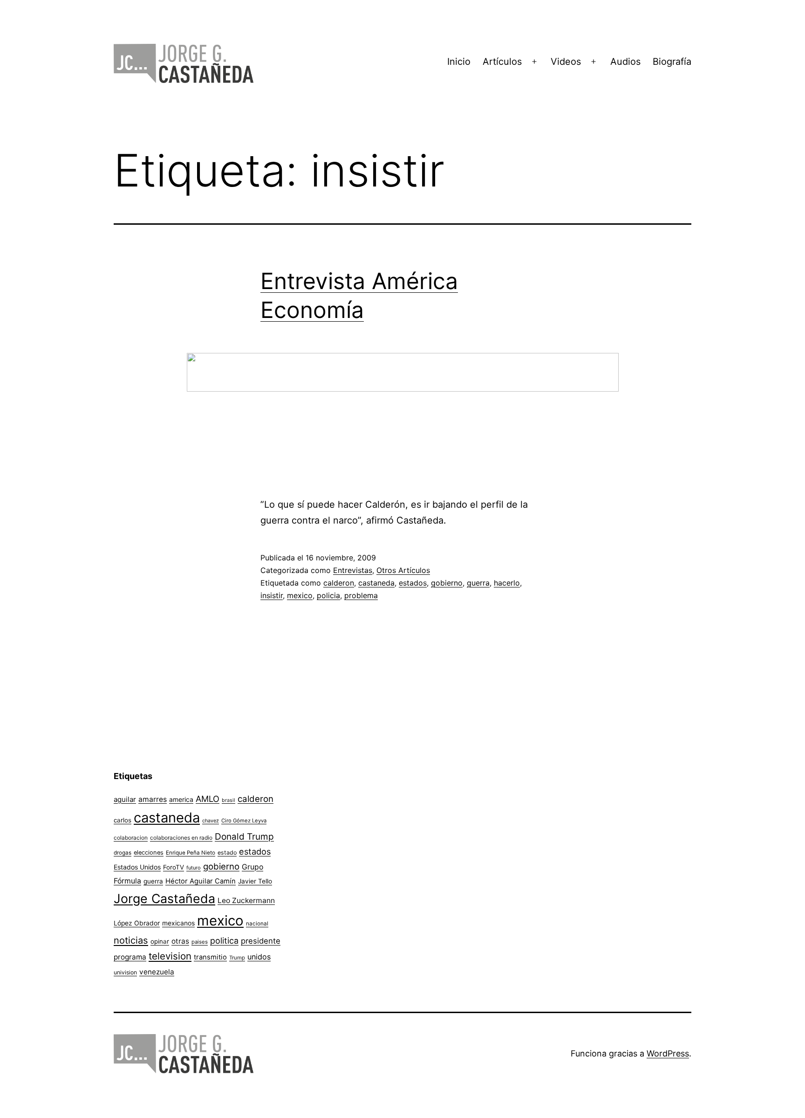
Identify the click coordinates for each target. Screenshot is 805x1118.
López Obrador (137, 923)
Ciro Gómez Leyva (243, 820)
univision (125, 972)
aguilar (125, 799)
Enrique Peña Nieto (190, 852)
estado (227, 852)
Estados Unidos (137, 867)
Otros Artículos (403, 570)
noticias (131, 940)
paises (199, 942)
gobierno (447, 582)
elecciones (149, 852)
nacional (257, 923)
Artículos (502, 61)
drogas (122, 852)
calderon (338, 582)
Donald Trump (244, 836)
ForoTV (173, 867)
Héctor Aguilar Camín (200, 881)
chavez (210, 820)
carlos (122, 820)
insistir (271, 595)
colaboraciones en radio (181, 837)
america (181, 799)
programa (130, 956)
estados (413, 582)
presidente (260, 940)
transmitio (210, 957)
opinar (159, 941)
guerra (478, 582)
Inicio (459, 61)
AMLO (207, 799)
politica (224, 940)
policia (328, 595)
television (170, 956)
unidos (259, 956)
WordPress (668, 1053)
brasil (228, 800)
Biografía (672, 61)
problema (361, 595)
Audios (625, 61)
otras (180, 941)
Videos (566, 61)
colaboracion (131, 837)
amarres (152, 799)
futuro (193, 867)
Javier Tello (255, 881)
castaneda (376, 582)
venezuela (156, 971)
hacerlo (507, 582)
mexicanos (178, 923)
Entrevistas (352, 570)
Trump (237, 957)
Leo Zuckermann (246, 900)
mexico (300, 595)
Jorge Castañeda (164, 898)
